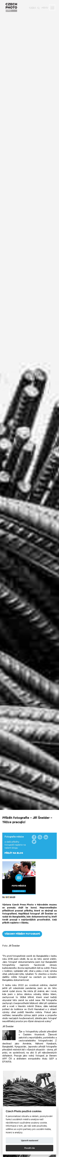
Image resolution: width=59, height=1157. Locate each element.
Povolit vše (29, 1148)
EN (34, 8)
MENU (44, 7)
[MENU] (52, 7)
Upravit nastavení (29, 1140)
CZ (30, 8)
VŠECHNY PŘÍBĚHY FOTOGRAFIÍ (22, 934)
